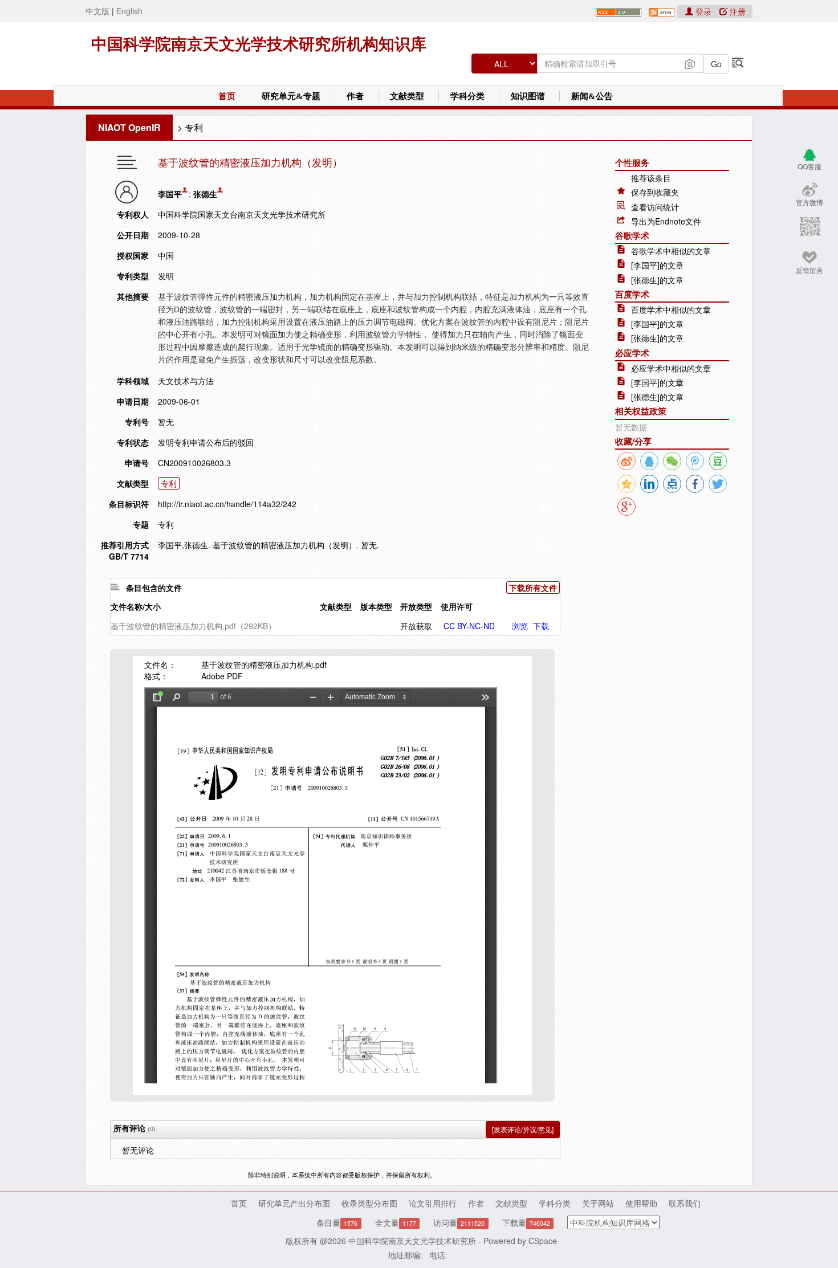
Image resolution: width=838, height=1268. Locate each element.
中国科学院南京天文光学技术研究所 (412, 1240)
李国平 (170, 193)
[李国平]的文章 (657, 265)
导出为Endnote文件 (666, 221)
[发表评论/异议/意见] (523, 1129)
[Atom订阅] (661, 11)
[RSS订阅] (618, 11)
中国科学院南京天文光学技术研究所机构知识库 (258, 44)
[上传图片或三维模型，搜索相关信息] (690, 62)
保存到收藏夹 (655, 192)
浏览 (520, 625)
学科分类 (467, 96)
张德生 (205, 193)
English (129, 11)
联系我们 (685, 1203)
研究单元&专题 (291, 96)
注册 (736, 11)
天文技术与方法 (186, 380)
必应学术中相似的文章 (671, 368)
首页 (226, 96)
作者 (355, 96)
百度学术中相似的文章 (671, 309)
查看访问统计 (655, 207)
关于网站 (598, 1203)
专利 (194, 127)
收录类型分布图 (369, 1203)
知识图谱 (528, 96)
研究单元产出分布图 (294, 1203)
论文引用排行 (433, 1203)
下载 (541, 625)
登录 (703, 11)
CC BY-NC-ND (469, 625)
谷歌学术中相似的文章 (671, 250)
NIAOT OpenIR (129, 127)
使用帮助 (641, 1203)
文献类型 (407, 96)
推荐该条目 (651, 178)
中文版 (97, 11)
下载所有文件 (533, 587)
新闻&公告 (592, 96)
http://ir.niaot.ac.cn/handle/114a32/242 (227, 503)
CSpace (542, 1240)
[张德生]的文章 (657, 280)
